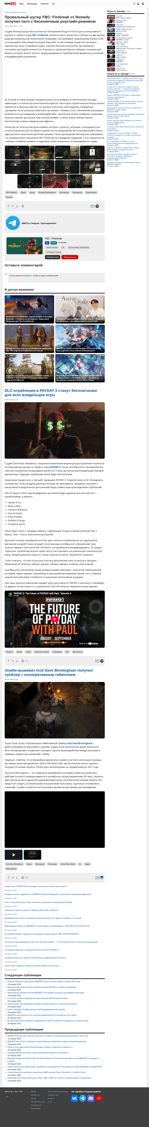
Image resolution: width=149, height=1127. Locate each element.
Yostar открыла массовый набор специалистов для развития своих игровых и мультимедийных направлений (54, 1067)
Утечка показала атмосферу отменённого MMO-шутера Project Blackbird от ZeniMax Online (46, 1072)
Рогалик (9, 197)
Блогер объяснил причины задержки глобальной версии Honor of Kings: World (125, 115)
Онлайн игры (35, 1095)
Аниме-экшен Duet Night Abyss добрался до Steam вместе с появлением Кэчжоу (42, 1004)
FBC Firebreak (11, 192)
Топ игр (33, 1098)
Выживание (40, 864)
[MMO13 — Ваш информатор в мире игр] (10, 3)
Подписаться (70, 257)
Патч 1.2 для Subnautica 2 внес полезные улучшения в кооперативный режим (38, 902)
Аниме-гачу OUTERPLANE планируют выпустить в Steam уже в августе (36, 886)
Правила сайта (53, 1095)
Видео (87, 864)
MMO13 (33, 1091)
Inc (80, 864)
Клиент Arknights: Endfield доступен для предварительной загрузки (36, 1010)
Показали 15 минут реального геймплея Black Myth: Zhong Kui (31, 910)
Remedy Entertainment (47, 192)
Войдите (28, 276)
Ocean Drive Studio (68, 864)
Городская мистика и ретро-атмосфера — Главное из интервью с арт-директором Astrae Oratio (79, 320)
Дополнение (77, 652)
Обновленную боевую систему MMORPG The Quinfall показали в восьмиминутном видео (45, 993)
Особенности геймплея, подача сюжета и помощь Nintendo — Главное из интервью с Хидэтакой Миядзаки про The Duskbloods (29, 319)
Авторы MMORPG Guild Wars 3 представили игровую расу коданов (124, 96)
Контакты (51, 1098)
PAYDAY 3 (55, 467)
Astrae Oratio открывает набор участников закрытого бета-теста (32, 966)
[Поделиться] (22, 206)
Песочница (52, 864)
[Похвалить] (8, 206)
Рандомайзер (35, 1108)
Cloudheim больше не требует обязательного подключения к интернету (35, 958)
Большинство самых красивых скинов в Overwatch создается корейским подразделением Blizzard (122, 156)
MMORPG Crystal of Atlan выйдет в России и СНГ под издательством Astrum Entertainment (78, 349)
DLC (67, 652)
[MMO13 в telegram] (35, 229)
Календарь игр (36, 1105)
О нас (50, 1102)
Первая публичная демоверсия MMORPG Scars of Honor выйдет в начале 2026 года (43, 982)
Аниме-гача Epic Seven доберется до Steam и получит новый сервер (124, 121)
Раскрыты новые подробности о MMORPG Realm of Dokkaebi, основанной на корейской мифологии (48, 894)
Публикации (32, 4)
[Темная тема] (138, 3)
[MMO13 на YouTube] (98, 1099)
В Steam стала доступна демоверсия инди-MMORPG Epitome (123, 163)
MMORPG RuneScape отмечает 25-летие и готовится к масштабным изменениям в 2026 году (47, 1036)
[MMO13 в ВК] (74, 1099)
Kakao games (11, 869)
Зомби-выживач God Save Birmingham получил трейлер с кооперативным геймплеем (125, 102)
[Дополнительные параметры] (102, 206)
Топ (53, 4)
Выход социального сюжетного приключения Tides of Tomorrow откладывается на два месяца (47, 1021)
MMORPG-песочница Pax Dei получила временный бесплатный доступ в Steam (41, 1015)
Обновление (77, 192)
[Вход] (142, 3)
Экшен (23, 192)
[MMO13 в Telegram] (82, 1099)
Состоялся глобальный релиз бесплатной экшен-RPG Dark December (37, 998)
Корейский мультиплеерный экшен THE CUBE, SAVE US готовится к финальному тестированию (49, 1078)
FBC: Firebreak (40, 35)
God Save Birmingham (79, 743)
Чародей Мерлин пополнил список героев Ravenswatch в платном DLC (38, 1053)
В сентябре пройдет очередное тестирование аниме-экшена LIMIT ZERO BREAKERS (42, 934)
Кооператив (64, 192)
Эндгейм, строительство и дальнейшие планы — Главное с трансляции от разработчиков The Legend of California (29, 378)
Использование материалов (58, 1091)
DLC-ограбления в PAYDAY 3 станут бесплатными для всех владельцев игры (122, 142)
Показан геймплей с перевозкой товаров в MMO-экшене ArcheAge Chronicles (123, 149)
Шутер (32, 192)
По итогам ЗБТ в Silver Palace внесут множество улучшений (125, 128)
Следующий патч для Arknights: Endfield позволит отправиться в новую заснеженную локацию (124, 135)
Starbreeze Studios (42, 652)
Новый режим (91, 192)
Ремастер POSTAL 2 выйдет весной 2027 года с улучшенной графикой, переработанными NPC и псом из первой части (125, 80)
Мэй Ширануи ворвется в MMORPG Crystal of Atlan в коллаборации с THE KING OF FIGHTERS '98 (47, 926)
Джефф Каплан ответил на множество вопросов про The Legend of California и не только (28, 349)
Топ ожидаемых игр (38, 1102)
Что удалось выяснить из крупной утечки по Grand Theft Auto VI (32, 950)
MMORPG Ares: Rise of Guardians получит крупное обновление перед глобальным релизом (46, 1041)
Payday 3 (9, 652)
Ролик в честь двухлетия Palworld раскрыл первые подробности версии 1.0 (40, 1047)
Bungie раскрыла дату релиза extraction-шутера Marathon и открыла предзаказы (41, 987)
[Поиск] (134, 3)
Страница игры (52, 257)
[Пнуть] (17, 206)
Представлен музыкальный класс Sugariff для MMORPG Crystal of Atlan (124, 109)
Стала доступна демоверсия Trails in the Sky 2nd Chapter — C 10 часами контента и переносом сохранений (51, 942)
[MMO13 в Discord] (90, 1099)
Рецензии (45, 4)
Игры (21, 4)
